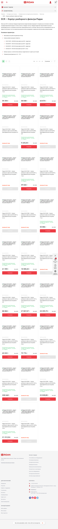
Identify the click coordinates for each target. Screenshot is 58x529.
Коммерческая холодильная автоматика (28, 14)
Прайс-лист (3, 497)
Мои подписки (4, 513)
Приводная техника (33, 464)
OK (42, 523)
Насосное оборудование (34, 471)
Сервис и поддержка (5, 488)
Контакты (3, 492)
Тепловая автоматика (33, 460)
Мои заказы (3, 510)
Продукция (3, 483)
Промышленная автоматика (35, 466)
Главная (3, 14)
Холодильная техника (12, 14)
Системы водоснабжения (34, 475)
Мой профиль (4, 508)
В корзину (10, 104)
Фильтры (42, 14)
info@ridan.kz (33, 489)
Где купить (3, 499)
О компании (3, 490)
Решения (3, 485)
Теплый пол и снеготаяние (35, 469)
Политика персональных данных (7, 462)
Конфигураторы (4, 494)
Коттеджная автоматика (34, 473)
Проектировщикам (5, 501)
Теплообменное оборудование (35, 457)
